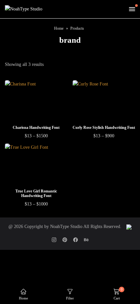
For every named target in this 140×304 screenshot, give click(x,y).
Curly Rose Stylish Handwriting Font (104, 127)
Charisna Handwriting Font (36, 127)
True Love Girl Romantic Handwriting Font (36, 193)
